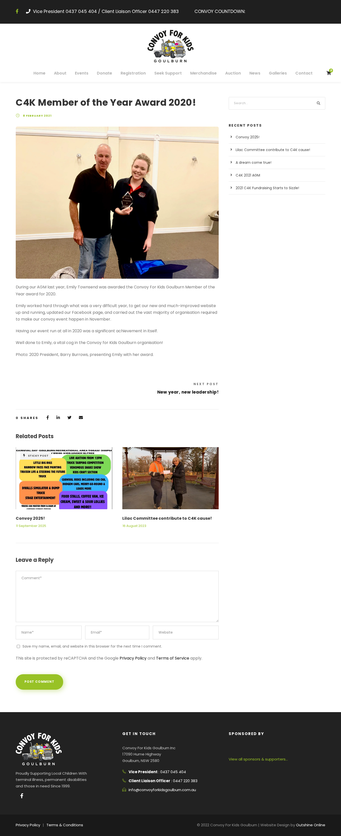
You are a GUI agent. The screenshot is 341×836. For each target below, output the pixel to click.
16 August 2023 (134, 525)
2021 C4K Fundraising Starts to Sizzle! (267, 187)
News (254, 73)
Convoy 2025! (30, 518)
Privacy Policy (133, 658)
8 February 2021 (37, 116)
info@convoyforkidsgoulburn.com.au (162, 789)
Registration (133, 73)
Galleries (278, 73)
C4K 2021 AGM (248, 175)
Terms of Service (172, 658)
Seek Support (168, 73)
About (60, 73)
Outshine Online (310, 825)
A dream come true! (253, 162)
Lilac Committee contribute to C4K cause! (167, 518)
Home (39, 73)
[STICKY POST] (64, 478)
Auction (233, 73)
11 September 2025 (31, 525)
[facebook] (17, 11)
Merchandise (203, 73)
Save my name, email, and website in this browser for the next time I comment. (92, 646)
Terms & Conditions (64, 825)
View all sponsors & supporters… (258, 759)
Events (81, 73)
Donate (104, 73)
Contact (304, 73)
